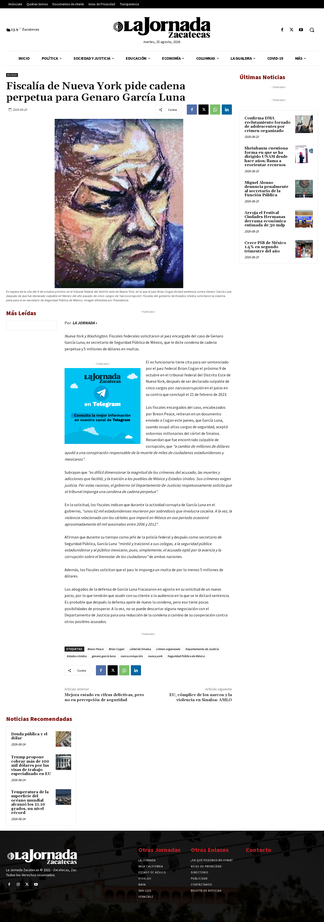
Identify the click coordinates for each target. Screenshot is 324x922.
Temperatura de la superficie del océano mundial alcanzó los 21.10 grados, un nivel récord (30, 803)
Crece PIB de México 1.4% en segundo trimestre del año (265, 247)
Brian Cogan (116, 649)
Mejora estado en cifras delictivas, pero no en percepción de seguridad (104, 697)
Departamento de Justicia (202, 649)
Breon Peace (95, 649)
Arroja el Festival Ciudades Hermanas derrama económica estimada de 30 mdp (265, 219)
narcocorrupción (131, 656)
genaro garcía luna (103, 656)
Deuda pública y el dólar (29, 736)
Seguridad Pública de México (186, 656)
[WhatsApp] (215, 109)
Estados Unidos (77, 656)
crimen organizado (168, 649)
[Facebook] (282, 30)
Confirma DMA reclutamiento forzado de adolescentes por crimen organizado (267, 124)
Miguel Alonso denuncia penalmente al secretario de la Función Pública (266, 189)
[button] (312, 30)
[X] (291, 30)
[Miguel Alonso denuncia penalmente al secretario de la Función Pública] (304, 189)
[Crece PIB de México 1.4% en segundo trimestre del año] (304, 249)
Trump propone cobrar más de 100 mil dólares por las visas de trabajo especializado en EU (31, 765)
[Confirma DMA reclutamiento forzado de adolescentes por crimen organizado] (304, 124)
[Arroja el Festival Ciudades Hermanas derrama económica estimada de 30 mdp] (304, 219)
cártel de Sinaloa (140, 649)
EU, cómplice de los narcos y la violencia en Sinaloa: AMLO (200, 697)
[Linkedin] (227, 109)
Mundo (12, 75)
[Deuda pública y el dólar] (63, 739)
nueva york (155, 656)
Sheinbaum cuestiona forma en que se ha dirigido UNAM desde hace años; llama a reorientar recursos (266, 156)
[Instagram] (18, 884)
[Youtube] (301, 30)
